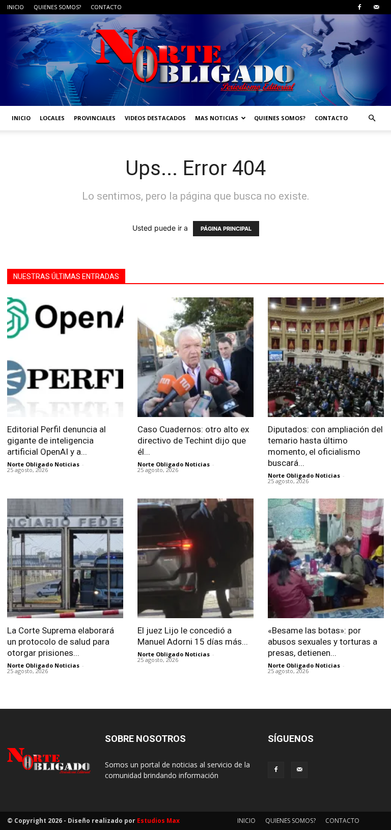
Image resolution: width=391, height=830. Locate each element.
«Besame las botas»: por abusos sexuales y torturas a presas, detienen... (322, 641)
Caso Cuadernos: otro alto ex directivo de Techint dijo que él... (193, 440)
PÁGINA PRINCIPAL (226, 228)
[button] (371, 118)
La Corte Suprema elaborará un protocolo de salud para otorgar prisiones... (60, 641)
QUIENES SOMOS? (57, 7)
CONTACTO (106, 7)
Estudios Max (158, 820)
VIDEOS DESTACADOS (155, 118)
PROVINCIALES (95, 118)
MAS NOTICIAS (216, 118)
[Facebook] (359, 7)
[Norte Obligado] (195, 60)
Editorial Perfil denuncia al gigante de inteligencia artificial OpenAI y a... (56, 440)
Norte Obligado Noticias (43, 464)
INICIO (15, 7)
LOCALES (52, 118)
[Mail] (376, 7)
